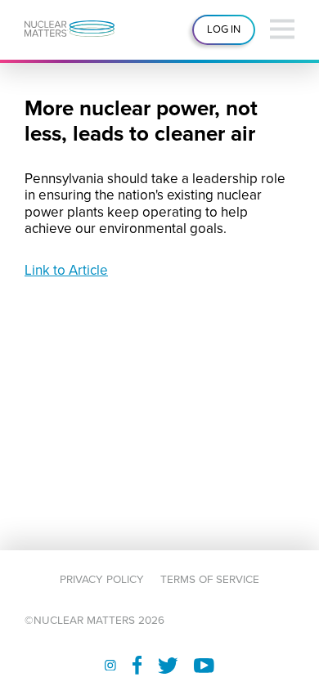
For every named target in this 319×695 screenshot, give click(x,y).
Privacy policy (102, 579)
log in (223, 29)
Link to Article (66, 270)
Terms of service (209, 579)
